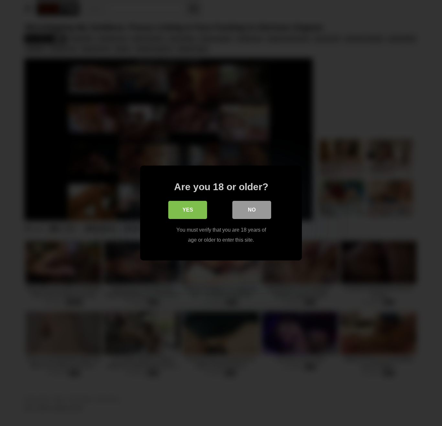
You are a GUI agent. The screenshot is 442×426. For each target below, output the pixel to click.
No (252, 210)
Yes (187, 210)
